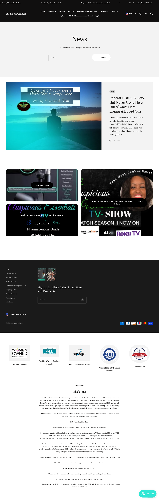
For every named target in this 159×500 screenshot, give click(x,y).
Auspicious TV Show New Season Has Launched (87, 3)
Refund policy (11, 298)
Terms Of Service (11, 277)
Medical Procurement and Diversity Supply (84, 16)
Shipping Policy (11, 290)
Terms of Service (11, 294)
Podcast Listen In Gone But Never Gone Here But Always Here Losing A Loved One (127, 104)
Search (8, 269)
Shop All (51, 11)
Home (43, 11)
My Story (63, 16)
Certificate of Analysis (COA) (16, 286)
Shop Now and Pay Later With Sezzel (132, 3)
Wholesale (104, 11)
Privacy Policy (11, 273)
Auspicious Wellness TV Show (87, 11)
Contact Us (114, 11)
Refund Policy (11, 281)
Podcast (71, 11)
